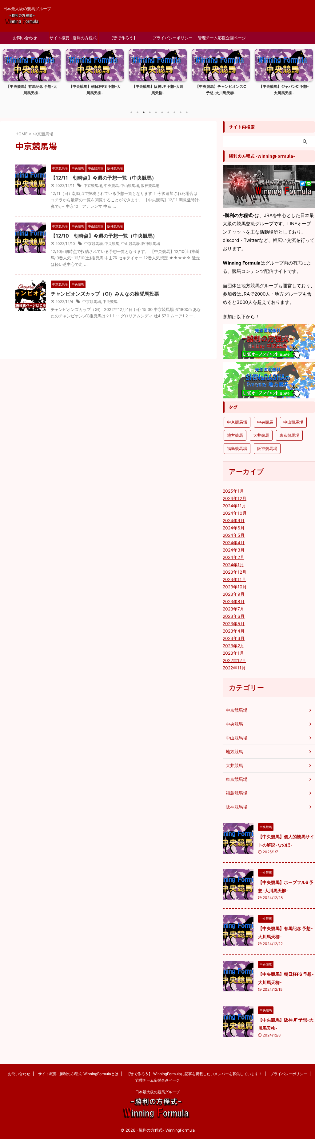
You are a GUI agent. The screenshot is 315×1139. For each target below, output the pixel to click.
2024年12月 (234, 498)
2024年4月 (234, 542)
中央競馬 (111, 185)
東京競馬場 (289, 435)
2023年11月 (234, 579)
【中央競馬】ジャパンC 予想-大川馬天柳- (284, 89)
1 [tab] (131, 112)
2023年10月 (235, 586)
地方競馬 (235, 435)
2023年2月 (233, 645)
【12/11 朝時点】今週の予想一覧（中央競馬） (104, 178)
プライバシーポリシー (173, 37)
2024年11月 (234, 505)
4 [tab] (150, 112)
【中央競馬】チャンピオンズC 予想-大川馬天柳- (220, 89)
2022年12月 (234, 660)
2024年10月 (235, 513)
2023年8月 (234, 601)
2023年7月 (233, 608)
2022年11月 (234, 667)
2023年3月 (234, 638)
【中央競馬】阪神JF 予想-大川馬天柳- (157, 89)
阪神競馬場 (150, 185)
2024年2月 (233, 557)
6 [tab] (162, 112)
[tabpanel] (31, 77)
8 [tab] (174, 112)
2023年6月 (234, 616)
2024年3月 (234, 549)
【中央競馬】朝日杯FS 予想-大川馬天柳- (95, 89)
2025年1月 (233, 491)
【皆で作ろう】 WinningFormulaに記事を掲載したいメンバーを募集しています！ (123, 39)
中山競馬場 (130, 185)
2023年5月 (234, 623)
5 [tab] (156, 112)
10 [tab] (187, 112)
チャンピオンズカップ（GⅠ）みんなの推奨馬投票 (105, 294)
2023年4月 (234, 630)
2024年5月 (234, 535)
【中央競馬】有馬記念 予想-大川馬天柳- (31, 89)
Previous (8, 79)
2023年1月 (233, 653)
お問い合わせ (25, 37)
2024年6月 (234, 527)
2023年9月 (234, 594)
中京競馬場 (93, 185)
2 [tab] (137, 112)
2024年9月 (234, 520)
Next (307, 79)
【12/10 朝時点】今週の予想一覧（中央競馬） (104, 236)
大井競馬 (261, 435)
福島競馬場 (237, 448)
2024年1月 (233, 564)
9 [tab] (180, 112)
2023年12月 (234, 572)
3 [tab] (144, 112)
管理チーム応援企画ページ (222, 37)
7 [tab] (168, 112)
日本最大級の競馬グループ (157, 1092)
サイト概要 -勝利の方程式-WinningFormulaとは (74, 39)
